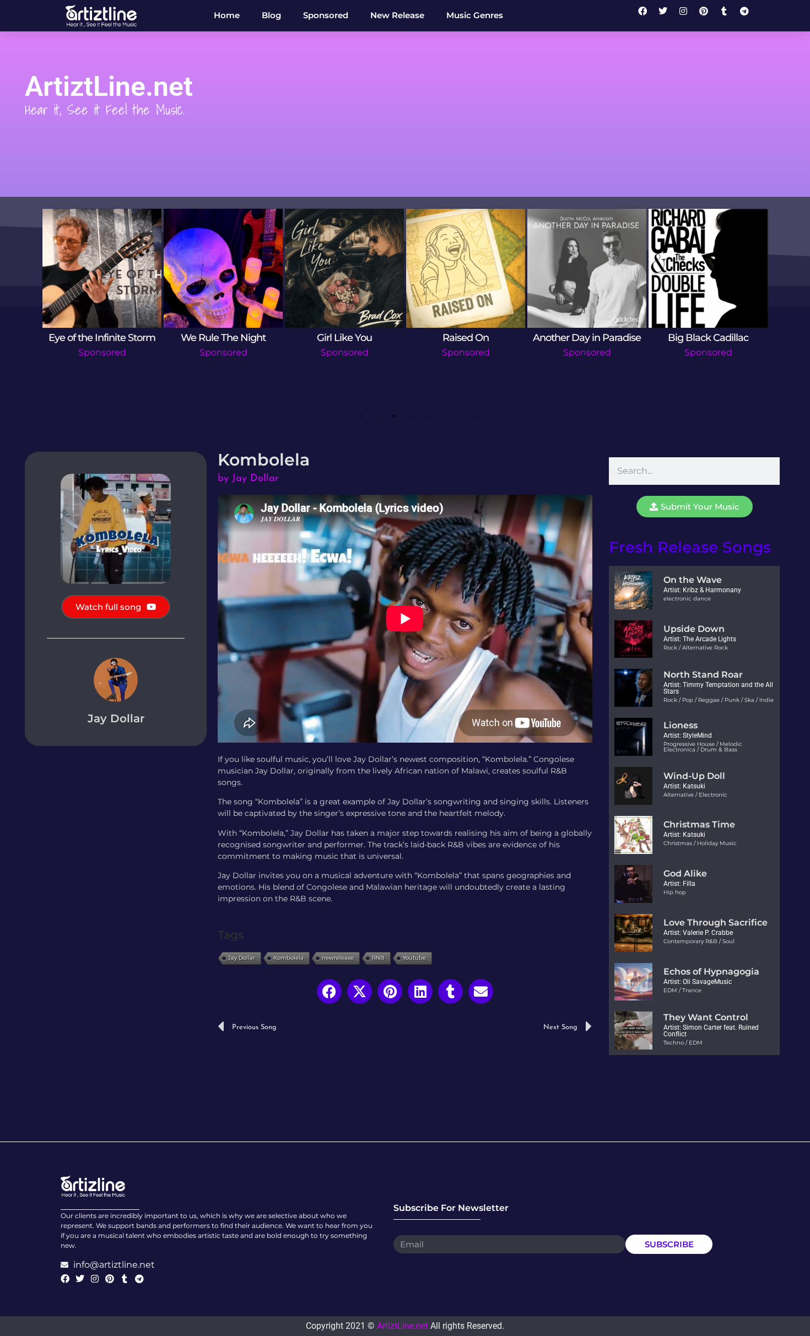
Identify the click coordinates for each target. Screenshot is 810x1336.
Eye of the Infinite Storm (101, 338)
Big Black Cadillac (708, 338)
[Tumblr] (728, 15)
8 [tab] (476, 415)
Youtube (414, 957)
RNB (378, 957)
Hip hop (674, 892)
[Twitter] (667, 15)
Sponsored (102, 352)
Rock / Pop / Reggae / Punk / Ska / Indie (718, 700)
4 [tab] (410, 415)
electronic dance (687, 598)
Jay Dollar (241, 957)
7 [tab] (460, 415)
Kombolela (288, 957)
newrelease (338, 957)
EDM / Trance (682, 990)
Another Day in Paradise (587, 338)
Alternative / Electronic (695, 794)
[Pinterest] (708, 15)
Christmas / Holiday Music (700, 843)
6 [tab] (443, 415)
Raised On (465, 338)
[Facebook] (647, 15)
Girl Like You (344, 338)
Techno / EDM (683, 1042)
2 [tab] (377, 415)
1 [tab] (360, 415)
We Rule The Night (223, 338)
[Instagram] (687, 15)
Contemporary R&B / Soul (699, 941)
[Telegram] (749, 15)
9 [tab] (493, 415)
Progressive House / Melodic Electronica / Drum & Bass (702, 746)
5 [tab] (427, 415)
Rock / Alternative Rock (695, 647)
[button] (329, 991)
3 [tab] (393, 415)
